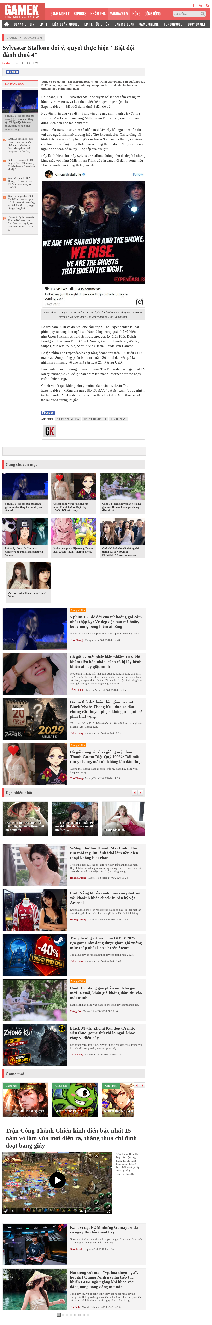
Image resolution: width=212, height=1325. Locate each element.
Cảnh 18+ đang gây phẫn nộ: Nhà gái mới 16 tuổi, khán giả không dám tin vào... (121, 507)
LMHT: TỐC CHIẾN (97, 24)
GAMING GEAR (124, 24)
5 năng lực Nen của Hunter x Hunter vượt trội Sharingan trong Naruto (24, 551)
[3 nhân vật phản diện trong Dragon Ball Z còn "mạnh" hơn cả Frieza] (73, 532)
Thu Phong (76, 640)
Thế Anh (75, 1306)
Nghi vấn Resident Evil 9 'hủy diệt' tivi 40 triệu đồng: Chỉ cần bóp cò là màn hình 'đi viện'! (21, 165)
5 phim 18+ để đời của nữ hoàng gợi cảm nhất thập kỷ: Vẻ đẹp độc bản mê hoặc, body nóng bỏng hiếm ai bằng (19, 122)
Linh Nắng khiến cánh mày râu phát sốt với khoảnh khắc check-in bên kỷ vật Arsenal (105, 898)
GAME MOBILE (60, 13)
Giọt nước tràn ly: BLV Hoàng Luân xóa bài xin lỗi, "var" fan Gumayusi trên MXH (20, 183)
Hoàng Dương (78, 877)
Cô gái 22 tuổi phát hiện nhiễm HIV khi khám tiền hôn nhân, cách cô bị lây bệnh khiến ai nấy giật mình (105, 662)
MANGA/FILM (119, 13)
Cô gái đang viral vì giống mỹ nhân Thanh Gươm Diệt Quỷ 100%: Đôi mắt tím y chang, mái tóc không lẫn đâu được (106, 757)
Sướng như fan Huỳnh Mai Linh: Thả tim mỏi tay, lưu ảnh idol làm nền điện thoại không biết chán (104, 853)
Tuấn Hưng (76, 733)
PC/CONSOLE (173, 24)
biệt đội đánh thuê (95, 419)
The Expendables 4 (68, 419)
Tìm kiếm (203, 14)
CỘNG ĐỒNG (153, 13)
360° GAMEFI (197, 24)
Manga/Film (33, 37)
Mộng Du (75, 1011)
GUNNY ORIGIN (24, 24)
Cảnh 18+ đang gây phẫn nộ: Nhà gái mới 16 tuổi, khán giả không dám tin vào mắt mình (106, 993)
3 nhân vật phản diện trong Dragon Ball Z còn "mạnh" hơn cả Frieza (73, 550)
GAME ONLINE (149, 24)
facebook (194, 5)
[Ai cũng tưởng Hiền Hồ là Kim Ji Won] (28, 576)
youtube (200, 5)
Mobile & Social (95, 690)
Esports (88, 1249)
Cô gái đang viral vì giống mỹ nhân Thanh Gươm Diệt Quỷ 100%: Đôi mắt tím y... (70, 507)
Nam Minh (76, 1249)
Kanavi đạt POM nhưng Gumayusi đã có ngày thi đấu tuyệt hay (104, 1229)
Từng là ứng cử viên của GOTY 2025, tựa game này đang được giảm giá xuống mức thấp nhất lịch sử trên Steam (106, 943)
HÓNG (136, 13)
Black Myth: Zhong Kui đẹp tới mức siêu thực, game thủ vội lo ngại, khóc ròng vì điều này (102, 1033)
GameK (12, 37)
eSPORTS (80, 13)
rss (208, 5)
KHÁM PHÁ (98, 13)
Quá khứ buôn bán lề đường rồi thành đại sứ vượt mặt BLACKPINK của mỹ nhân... (120, 551)
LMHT (43, 24)
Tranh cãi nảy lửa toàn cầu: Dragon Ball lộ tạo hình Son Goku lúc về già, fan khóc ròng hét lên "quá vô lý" (21, 223)
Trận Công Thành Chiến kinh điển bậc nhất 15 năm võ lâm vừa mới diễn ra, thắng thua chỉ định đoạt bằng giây (71, 1138)
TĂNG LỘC (77, 690)
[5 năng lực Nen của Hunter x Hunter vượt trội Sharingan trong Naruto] (25, 532)
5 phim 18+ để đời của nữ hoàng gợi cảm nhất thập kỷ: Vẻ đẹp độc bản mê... (24, 507)
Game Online (92, 733)
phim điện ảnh (118, 419)
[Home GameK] (6, 24)
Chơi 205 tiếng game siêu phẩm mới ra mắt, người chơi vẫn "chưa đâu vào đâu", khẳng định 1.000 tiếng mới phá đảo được (20, 145)
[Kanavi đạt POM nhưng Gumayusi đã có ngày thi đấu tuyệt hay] (35, 1244)
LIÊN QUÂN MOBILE (66, 24)
